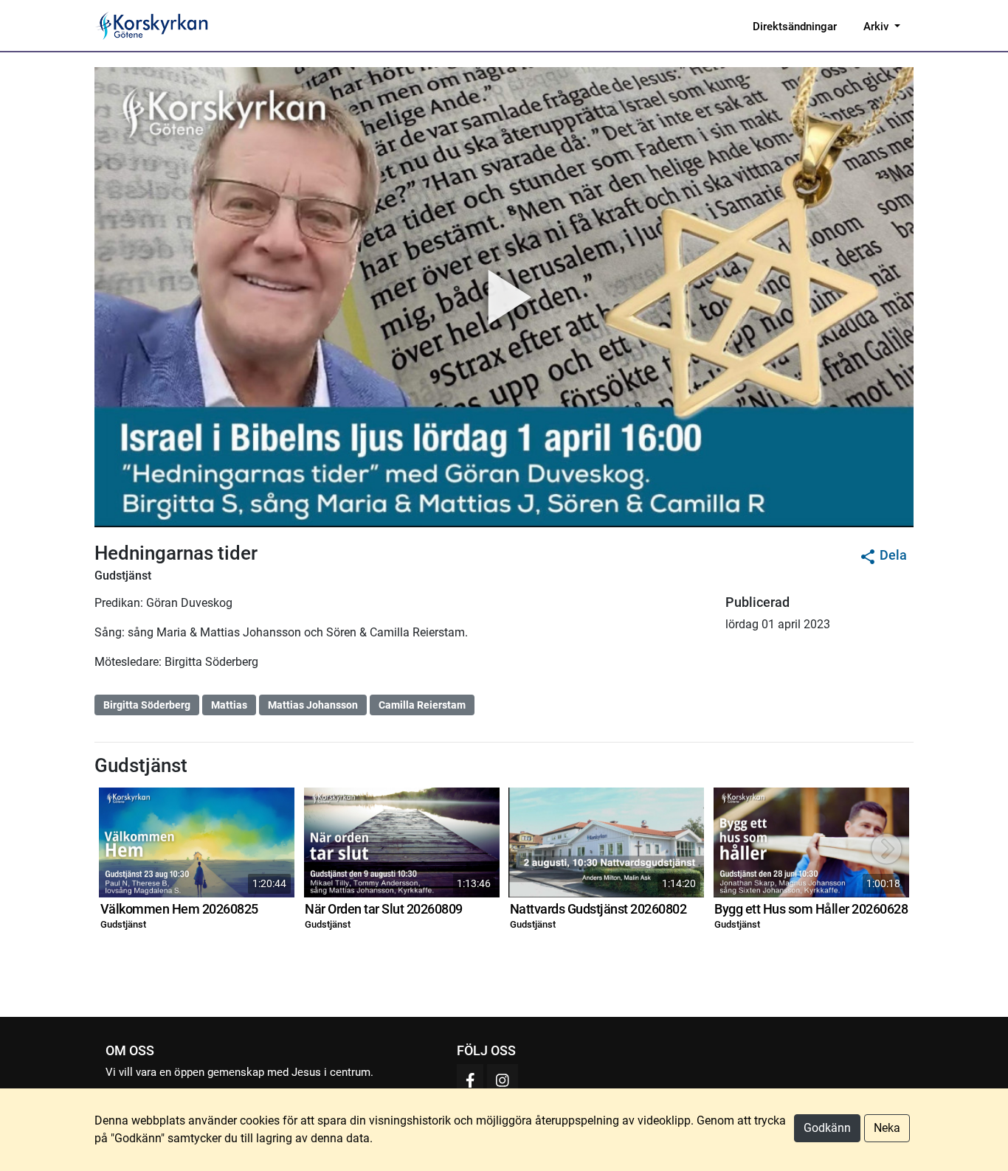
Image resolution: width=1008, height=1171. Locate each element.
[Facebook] (470, 1080)
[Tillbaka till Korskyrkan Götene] (151, 24)
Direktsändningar (795, 26)
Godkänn (827, 1128)
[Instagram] (502, 1080)
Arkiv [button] (877, 26)
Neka (887, 1128)
